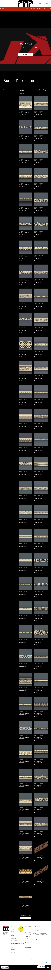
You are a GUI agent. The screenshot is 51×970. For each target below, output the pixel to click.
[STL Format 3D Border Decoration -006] (25, 295)
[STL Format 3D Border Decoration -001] (25, 895)
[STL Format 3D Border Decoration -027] (41, 223)
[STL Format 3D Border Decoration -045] (25, 103)
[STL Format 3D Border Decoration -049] (41, 487)
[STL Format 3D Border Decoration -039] (41, 103)
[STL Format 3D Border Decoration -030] (25, 655)
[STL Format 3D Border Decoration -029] (25, 223)
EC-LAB (25, 54)
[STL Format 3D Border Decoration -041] (25, 559)
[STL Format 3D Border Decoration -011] (41, 799)
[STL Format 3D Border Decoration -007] (41, 271)
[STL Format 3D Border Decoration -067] (41, 175)
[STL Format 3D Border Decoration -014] (25, 751)
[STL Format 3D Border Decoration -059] (41, 367)
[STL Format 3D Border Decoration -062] (41, 343)
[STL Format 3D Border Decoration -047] (41, 463)
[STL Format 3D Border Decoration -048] (25, 487)
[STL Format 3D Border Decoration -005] (25, 847)
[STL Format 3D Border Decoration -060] (25, 367)
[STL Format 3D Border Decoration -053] (25, 439)
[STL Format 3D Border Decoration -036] (41, 127)
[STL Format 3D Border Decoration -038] (41, 583)
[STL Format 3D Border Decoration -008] (41, 823)
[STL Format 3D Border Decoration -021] (41, 151)
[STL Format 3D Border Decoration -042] (41, 535)
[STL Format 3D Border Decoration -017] (25, 727)
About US (27, 930)
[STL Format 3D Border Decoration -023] (25, 703)
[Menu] (4, 3)
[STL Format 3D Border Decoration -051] (25, 463)
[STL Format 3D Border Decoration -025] (25, 679)
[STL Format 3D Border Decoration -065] (25, 319)
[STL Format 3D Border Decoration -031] (41, 631)
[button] (40, 3)
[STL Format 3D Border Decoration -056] (41, 391)
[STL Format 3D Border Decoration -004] (41, 847)
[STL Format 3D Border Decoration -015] (25, 775)
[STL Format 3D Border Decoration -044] (25, 535)
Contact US (13, 938)
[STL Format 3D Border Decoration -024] (41, 679)
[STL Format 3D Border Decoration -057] (25, 391)
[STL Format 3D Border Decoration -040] (41, 559)
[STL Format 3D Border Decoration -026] (41, 655)
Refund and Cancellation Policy (28, 943)
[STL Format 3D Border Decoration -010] (25, 823)
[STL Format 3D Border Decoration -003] (41, 871)
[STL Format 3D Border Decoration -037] (25, 583)
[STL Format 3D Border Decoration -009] (25, 271)
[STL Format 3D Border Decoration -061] (25, 343)
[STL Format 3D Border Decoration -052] (41, 439)
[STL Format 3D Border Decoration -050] (41, 199)
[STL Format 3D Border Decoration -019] (25, 175)
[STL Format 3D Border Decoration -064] (41, 295)
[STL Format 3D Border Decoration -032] (25, 631)
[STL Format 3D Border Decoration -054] (41, 415)
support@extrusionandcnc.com (17, 943)
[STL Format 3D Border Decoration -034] (41, 607)
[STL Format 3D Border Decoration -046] (25, 511)
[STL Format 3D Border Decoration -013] (41, 751)
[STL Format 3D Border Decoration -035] (25, 607)
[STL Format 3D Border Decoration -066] (25, 127)
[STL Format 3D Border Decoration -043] (41, 511)
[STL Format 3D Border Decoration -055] (25, 415)
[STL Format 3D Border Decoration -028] (25, 247)
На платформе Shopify (8, 961)
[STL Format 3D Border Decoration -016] (41, 775)
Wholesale (28, 947)
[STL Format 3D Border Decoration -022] (41, 247)
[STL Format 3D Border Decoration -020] (41, 703)
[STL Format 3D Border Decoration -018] (41, 727)
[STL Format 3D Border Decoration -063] (41, 319)
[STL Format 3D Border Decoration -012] (25, 799)
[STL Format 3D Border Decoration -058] (25, 199)
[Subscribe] (47, 930)
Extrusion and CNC (10, 959)
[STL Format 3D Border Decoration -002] (25, 871)
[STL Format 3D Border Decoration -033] (25, 151)
